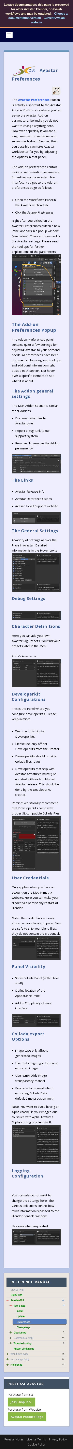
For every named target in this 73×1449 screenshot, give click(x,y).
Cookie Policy (36, 1444)
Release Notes (14, 1439)
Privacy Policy (58, 1439)
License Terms (36, 1439)
